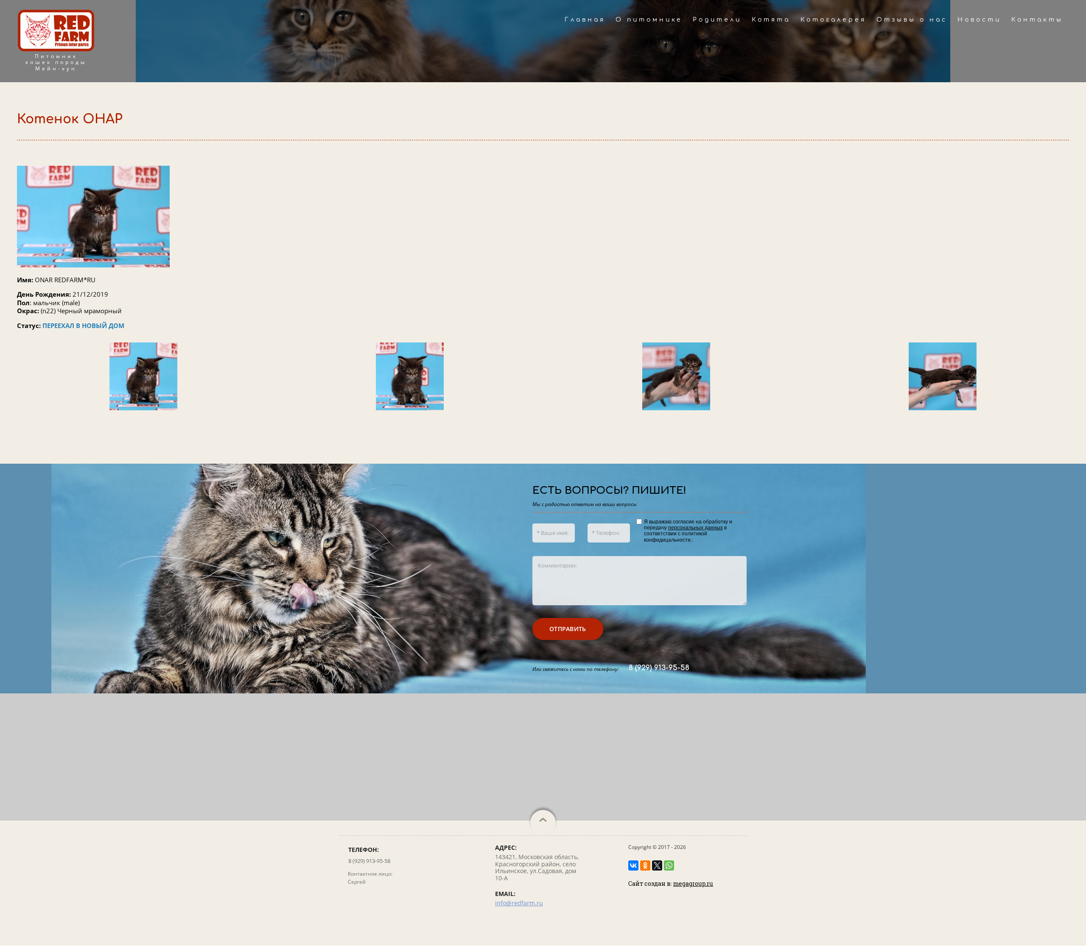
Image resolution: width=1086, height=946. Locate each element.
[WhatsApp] (669, 865)
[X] (657, 865)
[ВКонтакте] (633, 865)
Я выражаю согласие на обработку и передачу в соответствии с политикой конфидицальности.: (688, 531)
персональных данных (695, 528)
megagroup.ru (693, 883)
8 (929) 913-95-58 (659, 668)
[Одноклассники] (645, 865)
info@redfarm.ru (519, 903)
